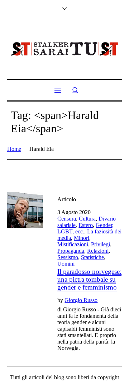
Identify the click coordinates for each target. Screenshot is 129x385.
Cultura (87, 219)
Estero (85, 225)
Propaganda (70, 251)
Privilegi (100, 244)
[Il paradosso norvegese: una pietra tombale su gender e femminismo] (25, 210)
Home (14, 149)
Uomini (66, 264)
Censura (66, 219)
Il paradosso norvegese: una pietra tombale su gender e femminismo (89, 279)
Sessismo (67, 257)
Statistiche (92, 257)
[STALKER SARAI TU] (64, 49)
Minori (81, 238)
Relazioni (98, 251)
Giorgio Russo (80, 300)
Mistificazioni (72, 244)
